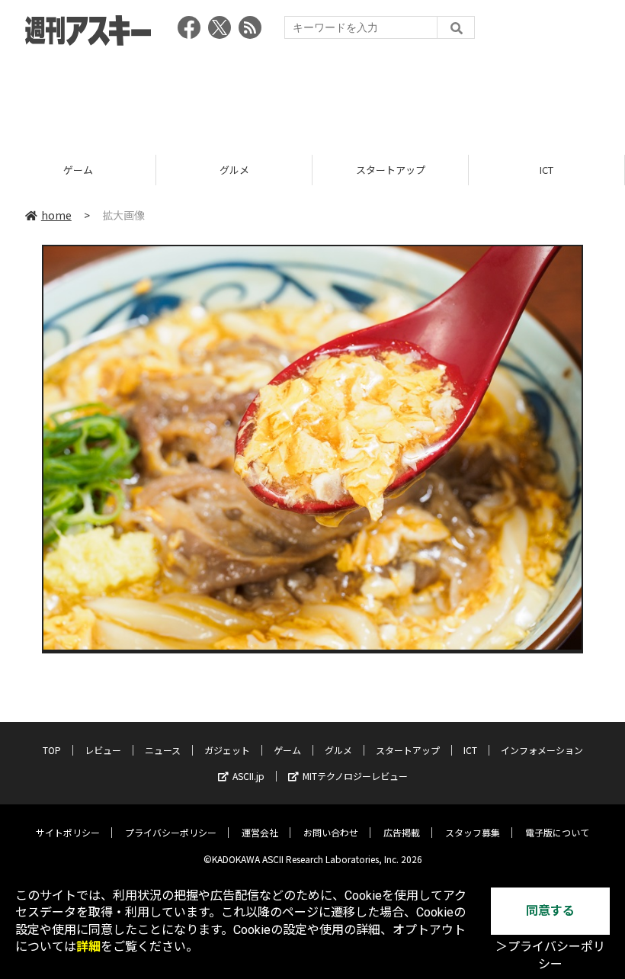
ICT (390, 169)
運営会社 (260, 832)
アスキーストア (546, 169)
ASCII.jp (248, 775)
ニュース (163, 749)
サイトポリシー (68, 832)
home (56, 215)
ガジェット (227, 749)
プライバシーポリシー (170, 832)
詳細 (88, 946)
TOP (52, 749)
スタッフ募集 (472, 832)
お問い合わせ (330, 832)
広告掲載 (401, 832)
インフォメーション (542, 749)
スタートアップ (234, 169)
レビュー (103, 749)
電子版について (557, 832)
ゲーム (287, 749)
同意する (550, 911)
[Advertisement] (312, 95)
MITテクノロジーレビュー (355, 775)
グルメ (78, 169)
